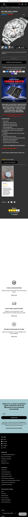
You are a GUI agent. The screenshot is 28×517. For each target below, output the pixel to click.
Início (2, 7)
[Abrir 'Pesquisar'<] (19, 4)
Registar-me (14, 417)
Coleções (7, 7)
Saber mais (14, 295)
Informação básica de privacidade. (14, 428)
